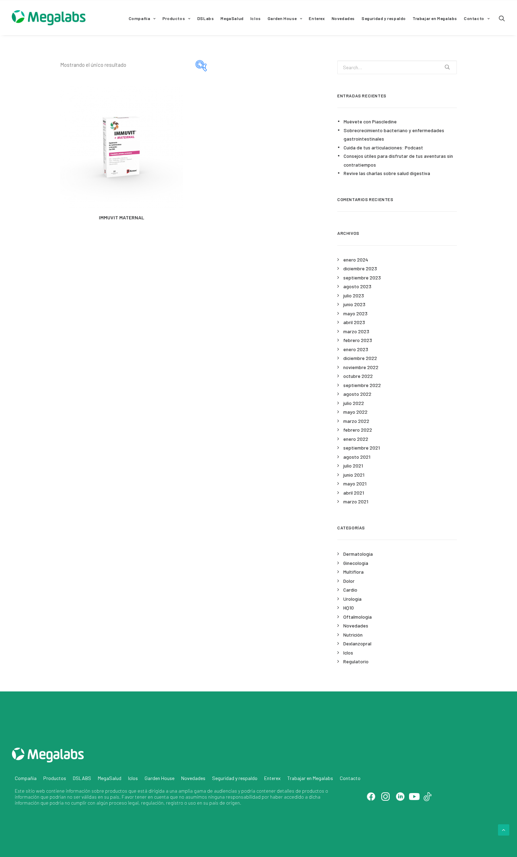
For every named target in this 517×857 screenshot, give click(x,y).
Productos (173, 18)
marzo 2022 (356, 421)
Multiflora (353, 572)
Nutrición (353, 635)
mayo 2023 (355, 313)
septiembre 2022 (362, 385)
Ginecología (355, 563)
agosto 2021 (356, 457)
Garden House (282, 18)
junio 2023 (354, 304)
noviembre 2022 (360, 367)
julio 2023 (353, 295)
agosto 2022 (357, 394)
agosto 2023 (357, 286)
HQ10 (348, 608)
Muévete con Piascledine (370, 121)
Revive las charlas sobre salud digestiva (387, 173)
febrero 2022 (357, 430)
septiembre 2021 (361, 448)
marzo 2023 (356, 331)
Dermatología (358, 554)
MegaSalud (232, 18)
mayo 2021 (354, 484)
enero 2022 (355, 439)
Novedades (343, 18)
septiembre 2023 (362, 278)
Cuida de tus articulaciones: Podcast (383, 147)
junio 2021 (353, 475)
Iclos (255, 18)
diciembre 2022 (360, 358)
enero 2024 (355, 260)
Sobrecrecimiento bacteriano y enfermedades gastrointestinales (394, 134)
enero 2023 (355, 349)
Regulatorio (356, 661)
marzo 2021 (355, 501)
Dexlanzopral (357, 643)
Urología (352, 599)
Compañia (140, 18)
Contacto (474, 18)
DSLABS (82, 778)
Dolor (349, 581)
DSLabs (205, 18)
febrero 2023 (357, 340)
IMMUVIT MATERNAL (121, 217)
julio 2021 (353, 466)
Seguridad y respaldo (384, 18)
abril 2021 (353, 493)
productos (116, 791)
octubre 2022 (358, 376)
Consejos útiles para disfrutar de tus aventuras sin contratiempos (398, 160)
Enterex (317, 18)
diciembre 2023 (360, 268)
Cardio (350, 590)
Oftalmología (357, 617)
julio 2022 (353, 403)
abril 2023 (354, 322)
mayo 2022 (355, 412)
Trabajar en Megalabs (435, 18)
